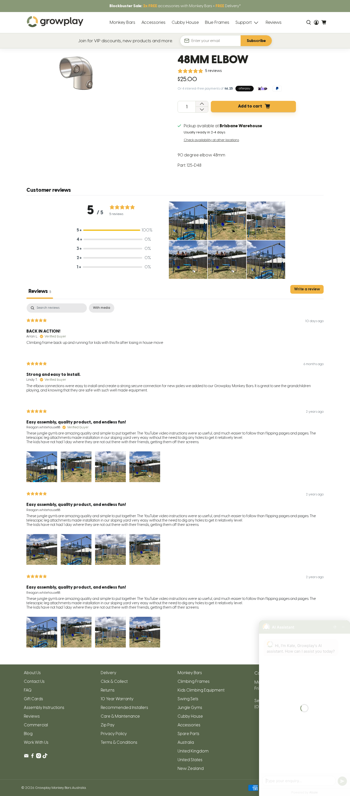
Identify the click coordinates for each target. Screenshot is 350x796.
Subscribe (256, 40)
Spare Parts (188, 733)
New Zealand (191, 768)
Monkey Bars (122, 22)
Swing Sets (188, 698)
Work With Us (36, 742)
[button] (188, 220)
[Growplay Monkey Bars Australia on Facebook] (32, 757)
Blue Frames (217, 22)
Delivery (108, 672)
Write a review (307, 289)
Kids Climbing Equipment (201, 690)
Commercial (36, 725)
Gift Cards (33, 698)
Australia (186, 742)
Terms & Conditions (119, 742)
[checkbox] (101, 308)
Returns (108, 690)
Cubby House (185, 22)
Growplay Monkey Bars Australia (60, 788)
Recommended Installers (124, 707)
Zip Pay (108, 725)
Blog (28, 733)
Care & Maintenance (120, 716)
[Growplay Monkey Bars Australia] (55, 22)
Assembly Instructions (44, 707)
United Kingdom (193, 751)
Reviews (274, 22)
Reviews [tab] (39, 291)
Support (243, 22)
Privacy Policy (114, 733)
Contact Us (34, 681)
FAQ (28, 690)
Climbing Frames (194, 681)
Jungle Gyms (190, 707)
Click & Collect (114, 681)
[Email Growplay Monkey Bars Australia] (26, 757)
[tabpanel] (175, 476)
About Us (32, 672)
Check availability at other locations (211, 140)
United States (190, 759)
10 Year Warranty (117, 698)
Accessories (153, 22)
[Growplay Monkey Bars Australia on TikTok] (45, 757)
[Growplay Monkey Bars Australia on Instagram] (38, 757)
